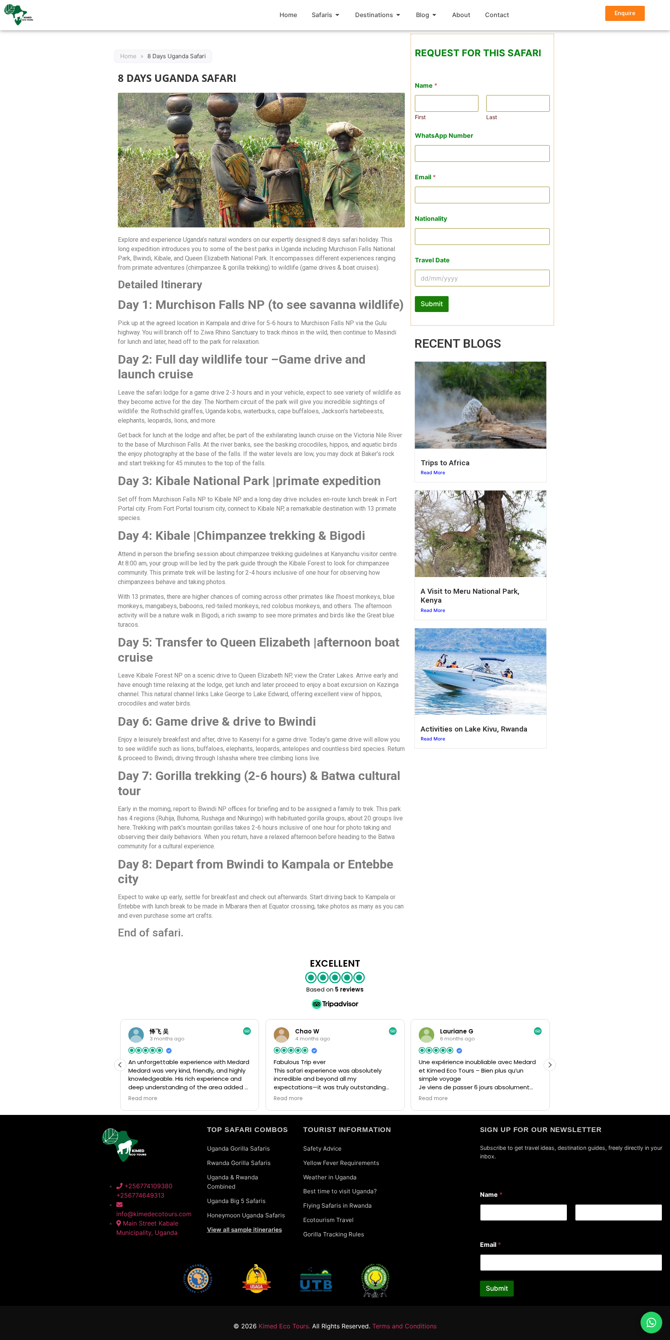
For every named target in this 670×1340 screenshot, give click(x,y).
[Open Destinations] (398, 14)
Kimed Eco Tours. (284, 1326)
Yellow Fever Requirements (341, 1163)
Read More (433, 472)
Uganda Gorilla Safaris (238, 1148)
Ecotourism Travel (328, 1220)
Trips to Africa (445, 462)
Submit (432, 304)
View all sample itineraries (244, 1229)
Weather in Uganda (330, 1177)
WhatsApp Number (444, 135)
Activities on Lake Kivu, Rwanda (474, 729)
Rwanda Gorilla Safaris (239, 1163)
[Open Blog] (434, 14)
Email (425, 177)
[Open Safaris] (337, 14)
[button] (550, 1065)
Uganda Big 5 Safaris (236, 1201)
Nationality (431, 218)
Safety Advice (322, 1148)
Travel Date (432, 260)
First (420, 117)
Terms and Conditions (404, 1326)
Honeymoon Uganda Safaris (246, 1215)
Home (128, 56)
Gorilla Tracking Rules (333, 1234)
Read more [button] (142, 1098)
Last (491, 117)
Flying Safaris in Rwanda (337, 1205)
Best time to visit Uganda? (340, 1191)
